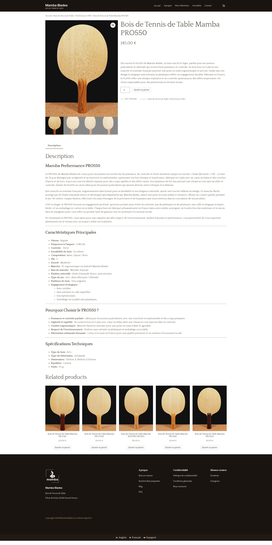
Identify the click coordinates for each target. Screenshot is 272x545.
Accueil (48, 16)
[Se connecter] (217, 6)
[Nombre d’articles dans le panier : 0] (224, 6)
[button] (112, 25)
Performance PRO (84, 16)
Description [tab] (54, 145)
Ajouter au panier (141, 90)
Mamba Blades (56, 5)
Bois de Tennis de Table (64, 16)
